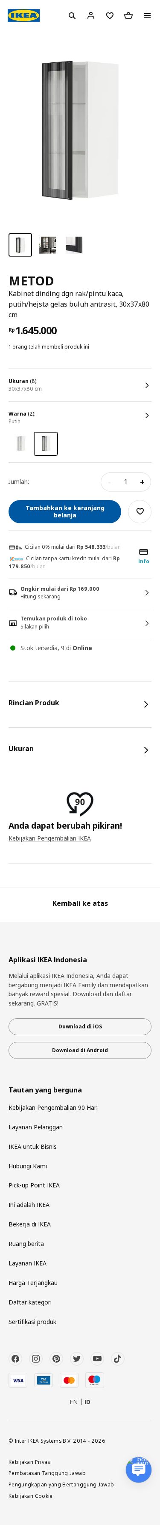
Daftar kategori (30, 1302)
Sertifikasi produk (32, 1322)
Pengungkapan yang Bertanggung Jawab (61, 1484)
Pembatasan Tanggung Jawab (47, 1472)
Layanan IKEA (28, 1263)
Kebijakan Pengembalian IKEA (50, 838)
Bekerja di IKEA (30, 1224)
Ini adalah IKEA (29, 1205)
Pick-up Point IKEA (34, 1185)
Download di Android (80, 1050)
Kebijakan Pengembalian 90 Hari (53, 1107)
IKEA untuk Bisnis (33, 1146)
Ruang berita (26, 1244)
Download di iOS (80, 1026)
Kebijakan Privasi (30, 1461)
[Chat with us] (138, 1470)
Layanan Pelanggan (36, 1127)
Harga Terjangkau (33, 1283)
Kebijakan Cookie (31, 1495)
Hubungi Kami (28, 1166)
